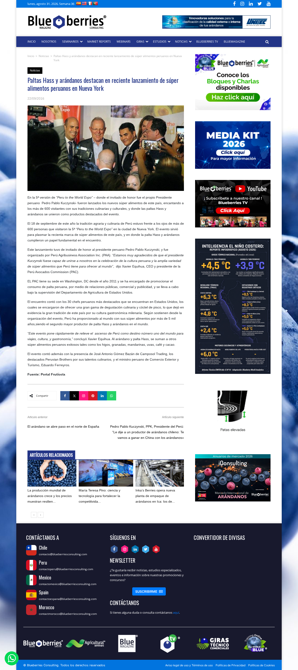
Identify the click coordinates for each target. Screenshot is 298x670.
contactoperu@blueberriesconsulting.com (66, 569)
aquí (176, 612)
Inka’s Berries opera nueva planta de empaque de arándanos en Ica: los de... (155, 495)
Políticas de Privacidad (230, 665)
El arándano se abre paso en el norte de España (63, 426)
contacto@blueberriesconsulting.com (63, 554)
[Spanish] (78, 3)
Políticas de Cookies (261, 665)
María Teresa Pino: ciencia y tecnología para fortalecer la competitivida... (99, 495)
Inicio (30, 56)
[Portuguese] (95, 3)
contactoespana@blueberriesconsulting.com (68, 599)
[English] (84, 3)
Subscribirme (149, 591)
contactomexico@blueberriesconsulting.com (67, 584)
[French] (89, 3)
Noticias (44, 56)
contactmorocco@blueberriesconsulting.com (68, 614)
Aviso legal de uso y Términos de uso (189, 665)
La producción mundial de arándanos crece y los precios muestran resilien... (49, 495)
